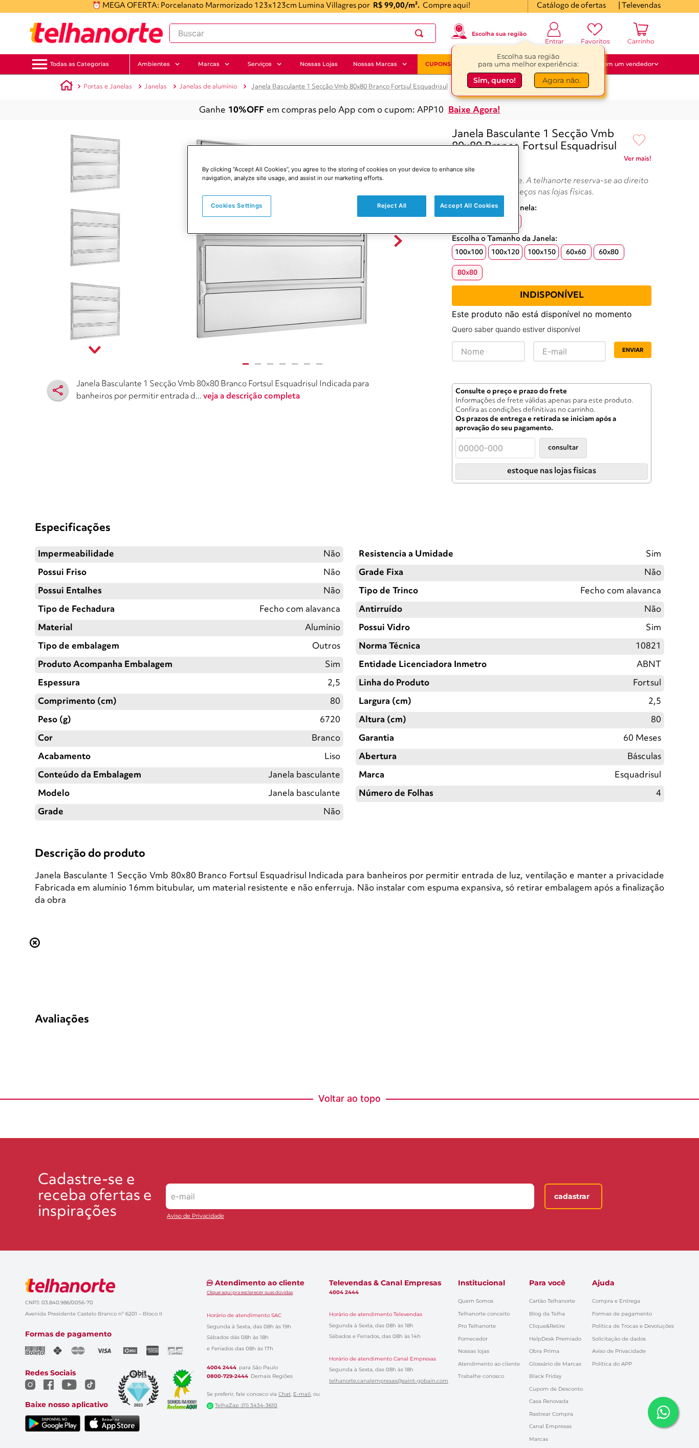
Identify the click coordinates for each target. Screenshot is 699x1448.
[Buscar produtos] (421, 33)
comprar (98, 725)
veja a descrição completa (251, 396)
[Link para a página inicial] (66, 87)
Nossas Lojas (319, 64)
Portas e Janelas (107, 86)
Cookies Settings (237, 205)
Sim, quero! (494, 80)
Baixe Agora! (474, 110)
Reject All (392, 205)
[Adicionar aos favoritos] (639, 140)
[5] (295, 364)
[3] (270, 364)
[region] (353, 189)
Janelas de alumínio (208, 86)
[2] (258, 364)
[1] (245, 364)
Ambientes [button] (154, 64)
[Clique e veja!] (637, 160)
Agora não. (561, 80)
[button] (79, 64)
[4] (282, 364)
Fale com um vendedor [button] (620, 64)
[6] (307, 364)
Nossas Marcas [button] (375, 64)
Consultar (563, 447)
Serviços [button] (260, 64)
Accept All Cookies (469, 205)
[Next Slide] (659, 638)
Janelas (155, 86)
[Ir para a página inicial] (96, 33)
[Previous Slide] (39, 638)
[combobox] (302, 33)
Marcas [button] (209, 64)
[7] (319, 364)
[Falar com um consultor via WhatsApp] (663, 1412)
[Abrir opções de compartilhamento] (58, 390)
